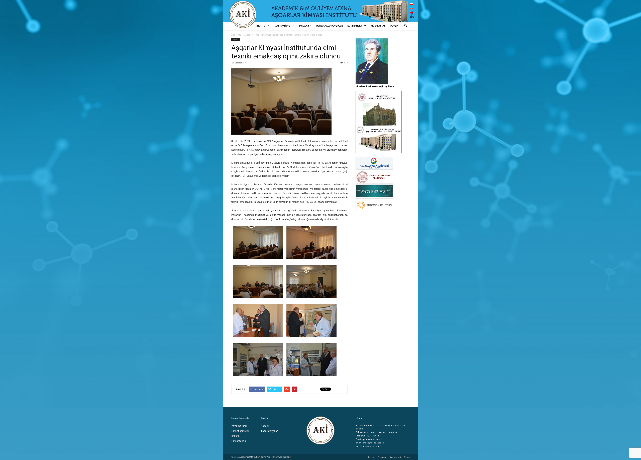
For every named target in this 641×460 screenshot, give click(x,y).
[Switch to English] (412, 12)
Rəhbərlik (236, 435)
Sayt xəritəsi (395, 457)
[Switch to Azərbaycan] (412, 8)
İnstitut (371, 457)
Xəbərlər (235, 39)
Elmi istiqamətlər (240, 430)
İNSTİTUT (261, 25)
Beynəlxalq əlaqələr (329, 25)
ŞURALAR (304, 25)
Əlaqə (394, 25)
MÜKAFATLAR (378, 25)
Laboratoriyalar (269, 430)
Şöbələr (265, 425)
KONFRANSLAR (355, 25)
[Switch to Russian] (412, 4)
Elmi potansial (238, 440)
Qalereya (382, 457)
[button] (406, 26)
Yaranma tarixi (239, 425)
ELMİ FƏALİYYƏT (283, 25)
